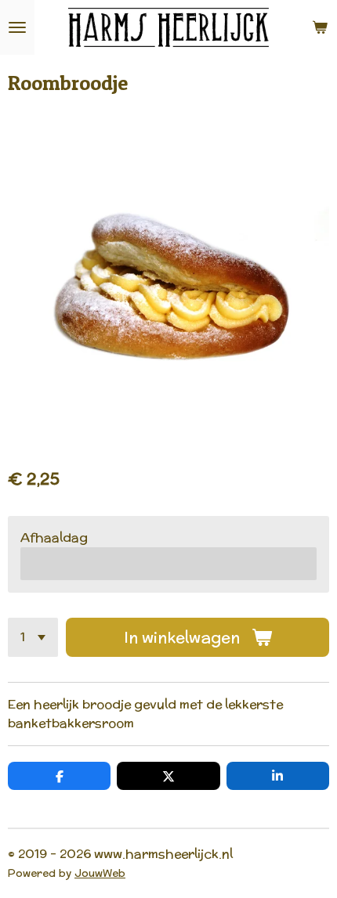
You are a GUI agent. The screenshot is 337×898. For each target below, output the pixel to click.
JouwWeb (99, 873)
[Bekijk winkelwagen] (320, 27)
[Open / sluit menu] (17, 27)
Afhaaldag (54, 537)
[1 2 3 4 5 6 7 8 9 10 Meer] (33, 637)
